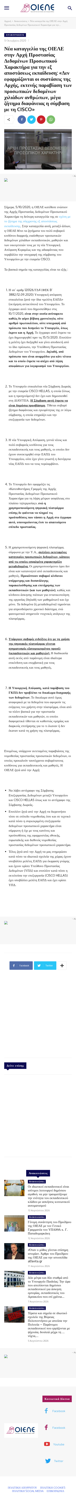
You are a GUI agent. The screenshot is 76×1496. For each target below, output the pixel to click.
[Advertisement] (38, 1016)
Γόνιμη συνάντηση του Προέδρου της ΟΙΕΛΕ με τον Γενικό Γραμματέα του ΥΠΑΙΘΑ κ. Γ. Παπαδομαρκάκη (49, 1227)
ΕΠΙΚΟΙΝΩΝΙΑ (55, 1491)
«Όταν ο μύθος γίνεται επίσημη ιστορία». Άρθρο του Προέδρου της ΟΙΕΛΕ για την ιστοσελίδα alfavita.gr (48, 1255)
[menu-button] (6, 8)
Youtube (58, 1444)
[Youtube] (47, 1444)
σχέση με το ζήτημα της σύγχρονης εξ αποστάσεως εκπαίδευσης (37, 221)
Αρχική (7, 21)
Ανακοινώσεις (20, 21)
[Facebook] (22, 119)
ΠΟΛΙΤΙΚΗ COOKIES (52, 1487)
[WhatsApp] (51, 119)
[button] (70, 8)
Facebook (58, 1411)
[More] (62, 965)
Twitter (58, 1461)
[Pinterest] (41, 119)
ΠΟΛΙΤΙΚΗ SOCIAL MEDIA (27, 1491)
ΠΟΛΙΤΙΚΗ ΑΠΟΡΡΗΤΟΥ (22, 1487)
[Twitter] (31, 119)
